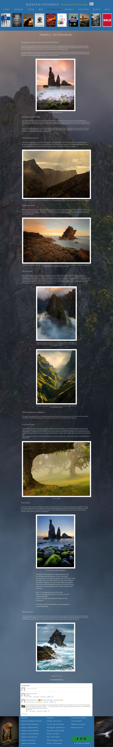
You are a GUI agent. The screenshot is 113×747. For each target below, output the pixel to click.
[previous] (4, 20)
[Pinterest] (81, 738)
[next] (109, 20)
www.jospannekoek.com (56, 679)
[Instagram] (85, 738)
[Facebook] (77, 738)
